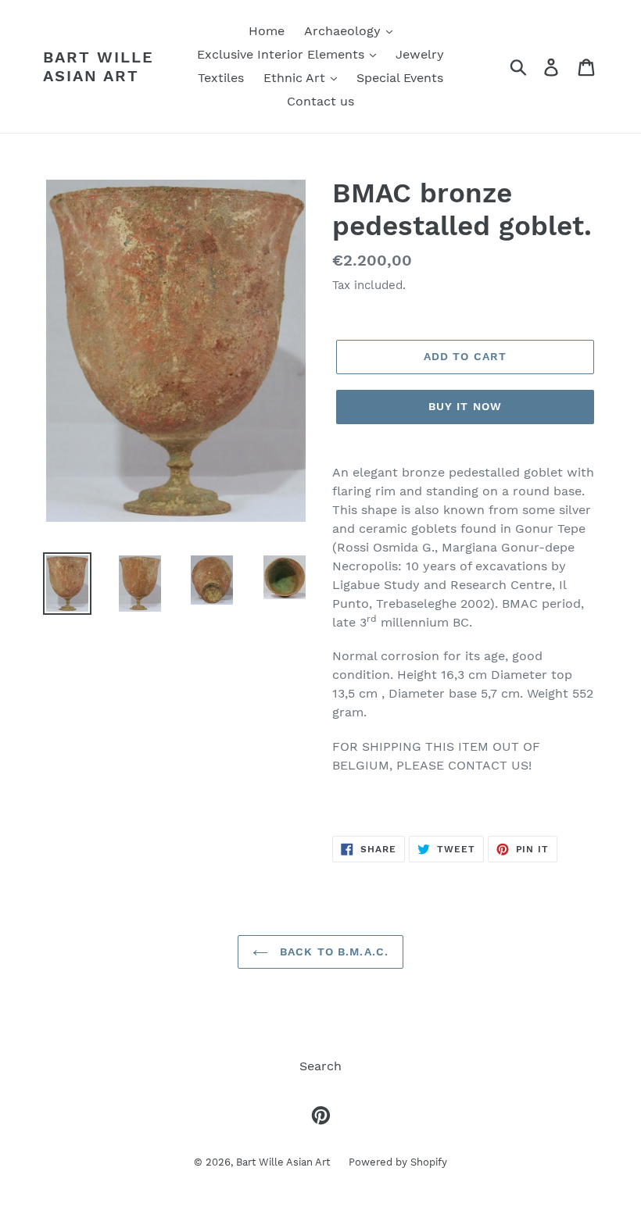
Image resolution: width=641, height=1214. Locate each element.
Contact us (320, 101)
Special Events (399, 77)
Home (267, 30)
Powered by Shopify (398, 1162)
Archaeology (344, 30)
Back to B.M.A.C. (332, 951)
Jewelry (420, 54)
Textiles (221, 77)
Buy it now (465, 406)
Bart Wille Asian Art (98, 66)
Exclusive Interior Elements (282, 54)
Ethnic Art (296, 77)
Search (320, 1066)
